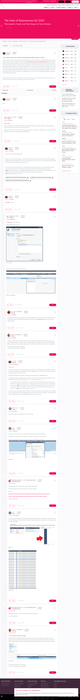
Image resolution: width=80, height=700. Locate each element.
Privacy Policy (39, 0)
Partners (70, 7)
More (75, 7)
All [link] (64, 119)
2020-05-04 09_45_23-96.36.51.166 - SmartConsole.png (41, 177)
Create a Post (75, 38)
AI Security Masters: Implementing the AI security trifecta (68, 159)
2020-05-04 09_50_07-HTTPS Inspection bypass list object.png (18, 180)
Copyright (37, 698)
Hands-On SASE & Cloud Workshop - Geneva (68, 166)
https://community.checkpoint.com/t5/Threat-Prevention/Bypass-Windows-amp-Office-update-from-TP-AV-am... (29, 493)
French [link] (55, 685)
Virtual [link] (68, 119)
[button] (61, 2)
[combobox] (35, 45)
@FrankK (19, 635)
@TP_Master (7, 202)
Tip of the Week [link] (30, 685)
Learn (52, 7)
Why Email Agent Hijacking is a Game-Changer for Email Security (69, 150)
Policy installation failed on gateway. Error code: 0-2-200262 (69, 95)
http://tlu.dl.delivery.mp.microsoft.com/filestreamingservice (37, 61)
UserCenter (52, 698)
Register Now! (9, 27)
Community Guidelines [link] (5, 685)
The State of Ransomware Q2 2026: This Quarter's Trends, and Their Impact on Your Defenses (69, 127)
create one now (21, 694)
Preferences (75, 1)
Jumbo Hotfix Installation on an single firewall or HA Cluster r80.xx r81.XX (68, 105)
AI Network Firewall (23, 41)
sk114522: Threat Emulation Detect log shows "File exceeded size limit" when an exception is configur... (27, 496)
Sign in (16, 693)
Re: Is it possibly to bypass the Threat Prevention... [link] (37, 41)
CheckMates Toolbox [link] (44, 683)
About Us (48, 698)
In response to (8, 120)
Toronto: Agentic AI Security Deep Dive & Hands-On (68, 135)
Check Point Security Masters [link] (32, 683)
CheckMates (4, 41)
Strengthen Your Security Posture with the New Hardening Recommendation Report (69, 100)
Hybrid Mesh (15, 41)
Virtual (63, 122)
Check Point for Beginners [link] (18, 683)
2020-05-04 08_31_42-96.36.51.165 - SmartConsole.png (16, 177)
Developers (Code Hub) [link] (45, 685)
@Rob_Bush (7, 123)
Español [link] (55, 683)
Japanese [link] (55, 686)
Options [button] (56, 41)
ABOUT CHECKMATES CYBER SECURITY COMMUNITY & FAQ (60, 4)
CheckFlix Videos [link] (17, 686)
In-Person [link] (73, 119)
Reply (53, 86)
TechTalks (29, 686)
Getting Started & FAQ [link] (5, 683)
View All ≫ (64, 84)
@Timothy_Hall (40, 319)
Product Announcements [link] (45, 686)
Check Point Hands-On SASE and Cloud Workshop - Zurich (69, 142)
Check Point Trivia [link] (17, 685)
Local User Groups (60, 7)
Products (46, 7)
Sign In (77, 4)
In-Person (63, 131)
